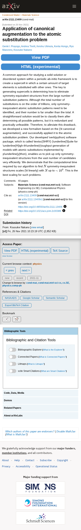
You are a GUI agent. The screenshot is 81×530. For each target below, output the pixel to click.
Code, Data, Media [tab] (14, 393)
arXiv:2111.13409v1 (32, 199)
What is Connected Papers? (52, 357)
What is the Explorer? (53, 350)
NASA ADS (11, 298)
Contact (29, 460)
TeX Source (60, 250)
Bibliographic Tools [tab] (15, 331)
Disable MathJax (65, 431)
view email (37, 227)
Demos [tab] (8, 400)
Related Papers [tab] (12, 408)
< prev (10, 270)
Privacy (6, 466)
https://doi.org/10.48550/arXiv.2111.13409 (40, 207)
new (7, 278)
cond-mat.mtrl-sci (48, 282)
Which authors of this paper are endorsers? (29, 431)
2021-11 (34, 278)
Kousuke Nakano (23, 50)
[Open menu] (74, 6)
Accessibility (23, 466)
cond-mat (31, 282)
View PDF (41, 57)
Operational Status (46, 466)
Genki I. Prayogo (11, 46)
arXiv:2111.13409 (27, 195)
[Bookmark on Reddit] (16, 319)
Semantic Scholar (55, 298)
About (5, 460)
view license (7, 256)
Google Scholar (31, 298)
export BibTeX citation (17, 305)
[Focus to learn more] (64, 206)
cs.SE (66, 282)
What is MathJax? (16, 434)
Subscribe (46, 460)
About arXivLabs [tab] (13, 415)
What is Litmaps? (36, 364)
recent (19, 278)
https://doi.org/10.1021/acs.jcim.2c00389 (39, 211)
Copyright (62, 460)
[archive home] (10, 6)
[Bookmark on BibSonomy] (6, 319)
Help (17, 460)
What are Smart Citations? (53, 371)
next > (26, 270)
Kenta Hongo (61, 46)
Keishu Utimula (45, 46)
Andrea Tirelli (28, 46)
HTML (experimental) (40, 66)
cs (60, 282)
